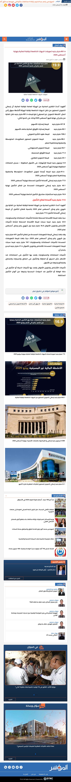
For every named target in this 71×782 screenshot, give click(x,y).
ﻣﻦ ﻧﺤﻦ (33, 774)
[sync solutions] (48, 779)
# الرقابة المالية (59, 304)
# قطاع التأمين (59, 308)
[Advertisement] (35, 22)
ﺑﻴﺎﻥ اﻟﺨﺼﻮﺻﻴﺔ (43, 774)
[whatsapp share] (31, 100)
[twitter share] (35, 100)
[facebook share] (40, 100)
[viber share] (27, 100)
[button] (35, 694)
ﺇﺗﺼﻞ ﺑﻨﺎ (25, 774)
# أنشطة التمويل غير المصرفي (18, 304)
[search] (4, 39)
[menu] (66, 39)
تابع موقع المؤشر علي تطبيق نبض (45, 291)
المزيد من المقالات (14, 578)
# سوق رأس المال (34, 304)
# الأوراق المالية (47, 304)
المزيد (10, 699)
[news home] (58, 767)
